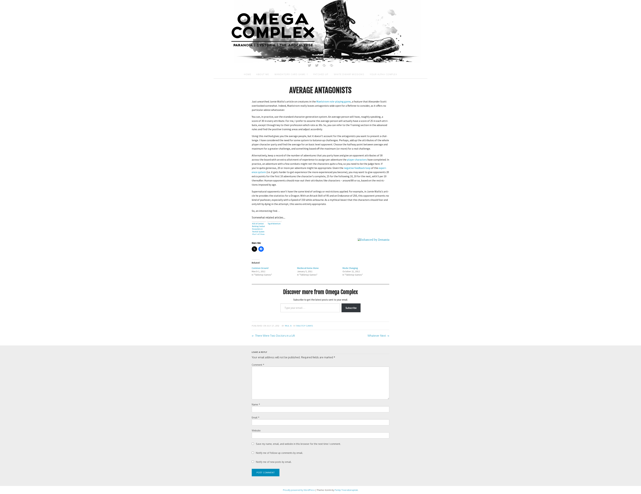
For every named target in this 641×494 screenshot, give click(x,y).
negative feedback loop (357, 168)
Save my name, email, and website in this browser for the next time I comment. (298, 443)
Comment (258, 364)
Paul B (288, 325)
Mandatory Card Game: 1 (291, 74)
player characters (357, 159)
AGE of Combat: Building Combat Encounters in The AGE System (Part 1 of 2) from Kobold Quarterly (258, 228)
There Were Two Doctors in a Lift (273, 335)
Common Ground (260, 268)
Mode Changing (350, 268)
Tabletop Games (304, 325)
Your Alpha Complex (383, 74)
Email (255, 417)
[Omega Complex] (320, 31)
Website (256, 430)
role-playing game (340, 101)
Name (256, 404)
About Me (262, 74)
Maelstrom (322, 101)
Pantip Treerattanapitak (346, 490)
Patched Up (320, 74)
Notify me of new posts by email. (274, 461)
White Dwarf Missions (349, 74)
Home (247, 74)
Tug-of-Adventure (274, 223)
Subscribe (351, 307)
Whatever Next (378, 335)
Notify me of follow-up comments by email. (279, 452)
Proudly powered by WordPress (299, 490)
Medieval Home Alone (308, 268)
